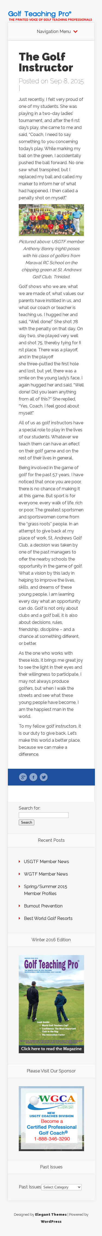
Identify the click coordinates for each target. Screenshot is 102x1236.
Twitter (43, 777)
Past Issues (30, 1186)
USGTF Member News (46, 861)
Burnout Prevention (43, 906)
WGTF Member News (46, 874)
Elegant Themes (51, 1214)
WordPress (51, 1222)
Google (23, 777)
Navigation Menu (54, 31)
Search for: (29, 808)
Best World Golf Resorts (48, 918)
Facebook (33, 777)
